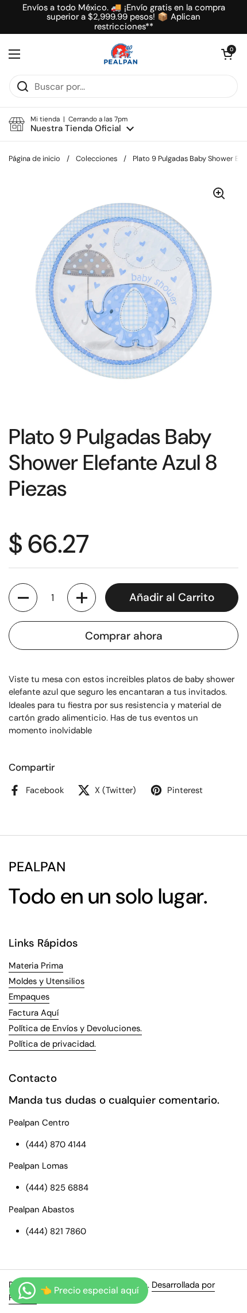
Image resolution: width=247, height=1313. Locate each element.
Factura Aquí (34, 1013)
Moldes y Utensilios (46, 981)
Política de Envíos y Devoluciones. (75, 1028)
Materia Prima (36, 965)
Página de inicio (34, 158)
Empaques (29, 996)
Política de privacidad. (52, 1044)
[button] (226, 54)
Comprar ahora (124, 636)
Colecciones (96, 158)
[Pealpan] (121, 54)
